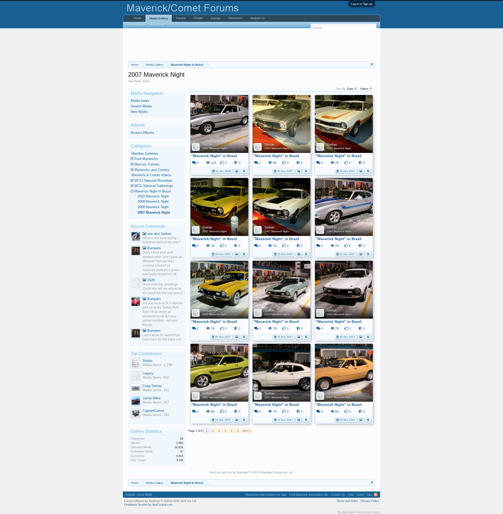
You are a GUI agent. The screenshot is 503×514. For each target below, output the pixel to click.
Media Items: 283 (156, 415)
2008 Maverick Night (153, 207)
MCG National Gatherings (153, 186)
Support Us (257, 18)
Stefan (207, 145)
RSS (376, 494)
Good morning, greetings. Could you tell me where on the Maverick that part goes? (163, 289)
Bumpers (153, 248)
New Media (139, 112)
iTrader (198, 18)
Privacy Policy (370, 500)
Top (369, 494)
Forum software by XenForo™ (160, 500)
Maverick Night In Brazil (152, 191)
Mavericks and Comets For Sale (266, 494)
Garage (216, 18)
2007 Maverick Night (214, 148)
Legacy (148, 373)
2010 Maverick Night (153, 196)
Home (137, 18)
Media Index (140, 101)
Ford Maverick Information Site (308, 494)
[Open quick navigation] (371, 64)
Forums (181, 18)
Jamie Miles (152, 398)
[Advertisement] (251, 45)
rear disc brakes (159, 234)
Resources (235, 18)
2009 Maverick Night (153, 201)
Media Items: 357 (156, 402)
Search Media (141, 106)
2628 (150, 280)
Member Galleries (145, 154)
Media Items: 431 (156, 390)
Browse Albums (142, 133)
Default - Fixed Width (138, 494)
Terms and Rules (347, 500)
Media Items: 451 (156, 377)
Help (351, 494)
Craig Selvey (152, 386)
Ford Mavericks (146, 159)
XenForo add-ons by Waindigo (229, 472)
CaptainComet (153, 411)
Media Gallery (158, 18)
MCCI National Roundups (153, 181)
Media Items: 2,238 (157, 365)
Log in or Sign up (361, 3)
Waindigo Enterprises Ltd (277, 472)
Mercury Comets (147, 164)
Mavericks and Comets (152, 170)
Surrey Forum (371, 512)
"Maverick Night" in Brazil (214, 156)
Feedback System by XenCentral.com (148, 504)
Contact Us (338, 494)
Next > (247, 430)
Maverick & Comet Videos (151, 175)
